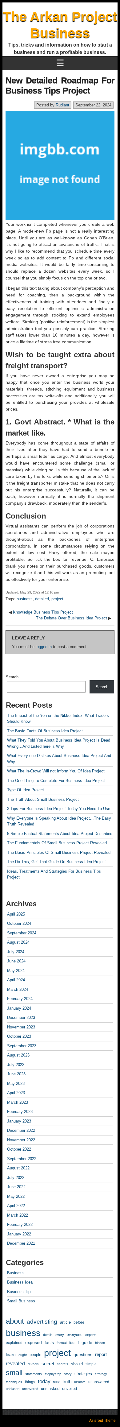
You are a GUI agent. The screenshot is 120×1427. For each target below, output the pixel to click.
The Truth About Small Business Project (43, 799)
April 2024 (16, 980)
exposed (33, 1342)
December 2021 (21, 1243)
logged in (44, 646)
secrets (62, 1364)
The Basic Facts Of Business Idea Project (45, 731)
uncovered (30, 1389)
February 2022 (20, 1224)
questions (83, 1354)
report (101, 1354)
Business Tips (20, 1291)
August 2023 (18, 1055)
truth (66, 1381)
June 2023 (16, 1074)
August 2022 (18, 1168)
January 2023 (19, 1121)
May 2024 (16, 970)
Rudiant (62, 105)
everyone (74, 1335)
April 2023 (16, 1092)
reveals (33, 1364)
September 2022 (21, 1158)
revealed (15, 1363)
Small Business (21, 1301)
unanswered (98, 1382)
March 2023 (17, 1102)
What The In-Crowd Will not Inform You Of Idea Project (56, 771)
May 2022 (16, 1196)
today (44, 1381)
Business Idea (20, 1282)
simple (91, 1364)
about (15, 1321)
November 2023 (21, 1027)
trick (56, 1382)
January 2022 (19, 1234)
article (65, 1322)
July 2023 (15, 1064)
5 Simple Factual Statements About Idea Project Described (59, 833)
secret (48, 1363)
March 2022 (17, 1215)
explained (14, 1343)
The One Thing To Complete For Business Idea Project (56, 780)
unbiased (12, 1389)
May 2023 (16, 1083)
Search (12, 677)
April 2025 (16, 914)
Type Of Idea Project (25, 790)
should (77, 1364)
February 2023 (20, 1111)
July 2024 (15, 951)
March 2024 (17, 989)
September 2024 (21, 933)
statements (33, 1374)
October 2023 (19, 1036)
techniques (14, 1382)
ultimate (80, 1382)
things (30, 1382)
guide (87, 1342)
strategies (83, 1373)
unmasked (50, 1388)
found (74, 1343)
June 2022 (16, 1187)
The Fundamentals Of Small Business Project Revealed (57, 843)
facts (49, 1342)
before (79, 1322)
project (57, 599)
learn (11, 1354)
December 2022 (21, 1130)
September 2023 (21, 1046)
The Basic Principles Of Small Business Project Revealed (58, 852)
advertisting (42, 1321)
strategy (101, 1374)
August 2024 (18, 942)
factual (61, 1343)
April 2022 (16, 1205)
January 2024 (19, 1008)
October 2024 (19, 923)
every (59, 1335)
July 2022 (15, 1177)
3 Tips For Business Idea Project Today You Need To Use (58, 808)
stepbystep (53, 1374)
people (35, 1354)
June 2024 (16, 961)
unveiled (69, 1388)
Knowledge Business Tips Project (43, 612)
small (14, 1373)
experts (91, 1335)
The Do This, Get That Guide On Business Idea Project (56, 861)
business (25, 599)
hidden (100, 1343)
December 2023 (21, 1017)
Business (15, 1273)
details (48, 1335)
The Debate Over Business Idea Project (71, 618)
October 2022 (19, 1149)
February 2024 (20, 998)
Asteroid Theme (102, 1420)
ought (22, 1355)
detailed (42, 599)
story (68, 1374)
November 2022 (21, 1140)
